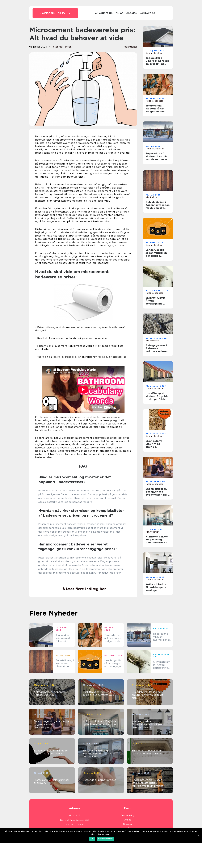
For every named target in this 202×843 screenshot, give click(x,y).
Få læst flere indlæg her (83, 589)
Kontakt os (147, 13)
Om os (119, 13)
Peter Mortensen (61, 46)
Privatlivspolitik (105, 839)
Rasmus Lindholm (154, 53)
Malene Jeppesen (154, 101)
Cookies (131, 13)
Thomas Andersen (155, 149)
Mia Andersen (152, 197)
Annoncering (104, 13)
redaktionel (130, 46)
